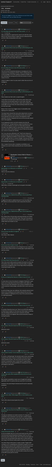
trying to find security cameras (7, 431)
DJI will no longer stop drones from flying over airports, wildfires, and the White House (16, 410)
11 (12, 161)
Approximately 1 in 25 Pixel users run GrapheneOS (11, 168)
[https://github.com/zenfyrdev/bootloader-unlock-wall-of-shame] (7, 156)
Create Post (23, 1)
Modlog (28, 464)
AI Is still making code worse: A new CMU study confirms (13, 31)
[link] (29, 31)
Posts (16, 22)
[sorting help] (32, 22)
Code (41, 464)
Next (3, 460)
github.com (13, 156)
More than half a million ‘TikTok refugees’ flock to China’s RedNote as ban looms (16, 396)
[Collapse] (2, 29)
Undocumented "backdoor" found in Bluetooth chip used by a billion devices (17, 352)
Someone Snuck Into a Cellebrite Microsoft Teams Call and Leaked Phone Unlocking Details (16, 195)
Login (44, 1)
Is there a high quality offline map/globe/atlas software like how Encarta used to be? (16, 375)
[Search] (41, 2)
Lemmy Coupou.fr (6, 2)
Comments (10, 22)
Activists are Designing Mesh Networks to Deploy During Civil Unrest (15, 277)
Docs (37, 464)
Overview (4, 22)
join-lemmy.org (46, 464)
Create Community (31, 1)
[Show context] (27, 31)
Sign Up (48, 1)
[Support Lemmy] (38, 2)
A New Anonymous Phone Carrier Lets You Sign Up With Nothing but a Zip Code (17, 48)
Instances (33, 464)
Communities (16, 1)
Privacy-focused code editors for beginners (10, 231)
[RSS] (1, 25)
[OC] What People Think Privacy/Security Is (10, 260)
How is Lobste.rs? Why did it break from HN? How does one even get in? (16, 325)
